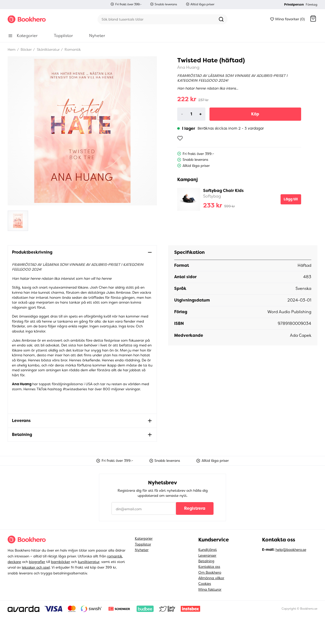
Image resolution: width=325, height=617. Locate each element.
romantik (114, 556)
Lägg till (291, 199)
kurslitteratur (88, 561)
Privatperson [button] (294, 5)
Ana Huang (188, 67)
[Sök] (221, 19)
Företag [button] (311, 5)
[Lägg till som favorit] (180, 138)
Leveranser (207, 555)
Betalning (206, 561)
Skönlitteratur (48, 49)
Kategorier (144, 538)
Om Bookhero (209, 572)
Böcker (26, 49)
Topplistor (143, 544)
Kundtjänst (207, 549)
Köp (255, 114)
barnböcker (60, 561)
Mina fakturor (209, 589)
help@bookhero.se (290, 549)
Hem (11, 49)
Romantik (72, 49)
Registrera (194, 508)
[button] (313, 19)
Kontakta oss (209, 566)
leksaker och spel (36, 567)
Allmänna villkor (211, 578)
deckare (14, 561)
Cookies (204, 583)
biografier (37, 561)
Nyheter (142, 550)
